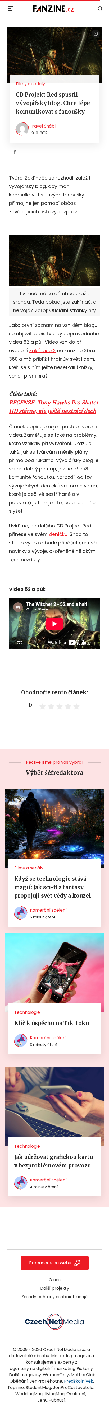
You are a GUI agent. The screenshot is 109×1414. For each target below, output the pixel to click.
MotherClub (83, 1375)
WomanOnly (56, 1375)
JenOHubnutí (51, 1400)
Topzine (15, 1387)
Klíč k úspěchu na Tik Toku (51, 1023)
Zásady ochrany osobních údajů (54, 1297)
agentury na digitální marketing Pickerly (51, 1368)
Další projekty (54, 1288)
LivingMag (54, 1394)
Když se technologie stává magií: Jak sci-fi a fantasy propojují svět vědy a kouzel (52, 887)
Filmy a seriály (30, 84)
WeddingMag (29, 1394)
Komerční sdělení (48, 910)
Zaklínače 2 (42, 350)
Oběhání (19, 1381)
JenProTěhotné (46, 1381)
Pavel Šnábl (43, 126)
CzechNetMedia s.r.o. (64, 1349)
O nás (55, 1280)
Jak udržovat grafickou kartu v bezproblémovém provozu (53, 1161)
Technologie (27, 1012)
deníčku (58, 534)
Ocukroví (75, 1394)
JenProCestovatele (73, 1387)
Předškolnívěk (78, 1381)
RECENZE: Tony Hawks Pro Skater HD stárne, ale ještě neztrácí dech (53, 406)
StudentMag (38, 1387)
